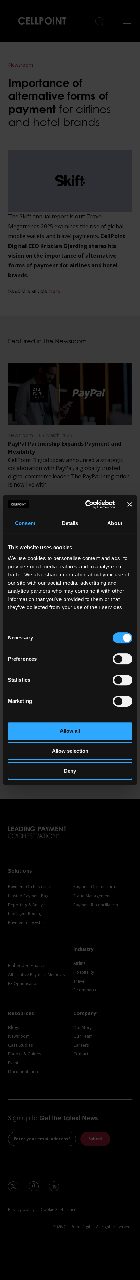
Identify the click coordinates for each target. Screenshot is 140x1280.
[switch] (122, 658)
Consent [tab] (25, 523)
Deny (70, 771)
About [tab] (114, 523)
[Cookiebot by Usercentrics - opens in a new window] (86, 504)
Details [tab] (70, 523)
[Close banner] (129, 504)
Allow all (70, 731)
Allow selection (70, 751)
